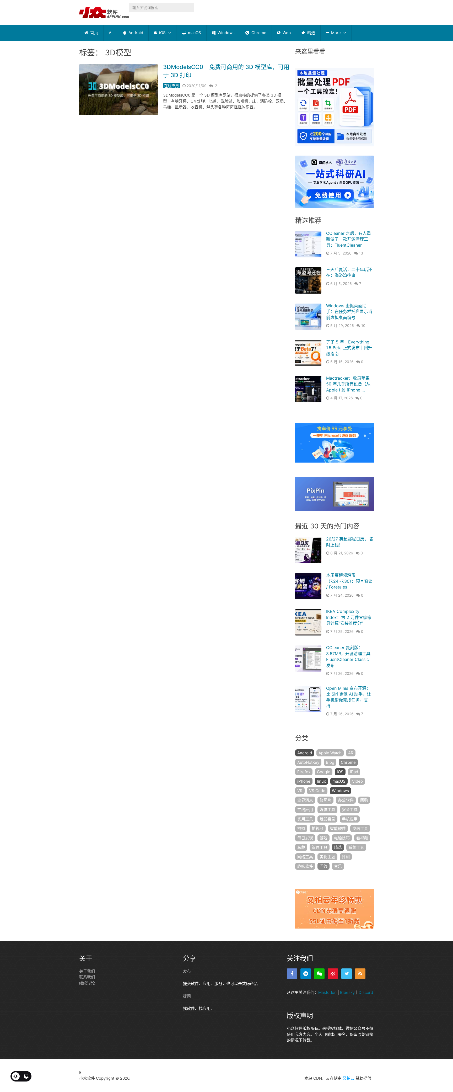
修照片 (325, 800)
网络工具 (305, 856)
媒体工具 (327, 809)
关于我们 (87, 971)
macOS (194, 32)
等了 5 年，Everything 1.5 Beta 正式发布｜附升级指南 (349, 347)
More (335, 32)
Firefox (303, 771)
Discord (366, 992)
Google (323, 771)
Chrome (258, 32)
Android (135, 32)
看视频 (362, 837)
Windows (226, 32)
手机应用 (350, 819)
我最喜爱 (327, 819)
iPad (354, 771)
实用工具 (305, 819)
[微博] (333, 973)
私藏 (301, 847)
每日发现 (305, 837)
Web (286, 32)
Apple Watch (330, 752)
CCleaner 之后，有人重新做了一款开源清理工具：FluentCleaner (348, 239)
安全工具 (350, 809)
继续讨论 (87, 982)
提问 (187, 996)
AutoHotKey (308, 762)
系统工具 (356, 847)
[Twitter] (346, 973)
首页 (93, 32)
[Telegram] (305, 973)
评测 (346, 856)
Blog (330, 762)
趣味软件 (305, 866)
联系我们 (87, 976)
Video (357, 781)
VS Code (317, 790)
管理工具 (319, 847)
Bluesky (347, 992)
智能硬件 (338, 828)
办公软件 (346, 800)
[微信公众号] (319, 973)
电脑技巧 (342, 837)
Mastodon (327, 992)
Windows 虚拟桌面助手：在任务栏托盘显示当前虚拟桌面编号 (349, 311)
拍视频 (317, 828)
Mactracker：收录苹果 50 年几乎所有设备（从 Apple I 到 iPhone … (348, 384)
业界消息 (305, 800)
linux (321, 781)
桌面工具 (360, 828)
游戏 (323, 837)
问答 (323, 866)
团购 (364, 800)
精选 (310, 32)
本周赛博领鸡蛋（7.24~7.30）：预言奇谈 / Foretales (349, 581)
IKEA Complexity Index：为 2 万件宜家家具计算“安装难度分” (348, 617)
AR (350, 752)
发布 (187, 971)
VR (300, 790)
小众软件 (87, 1078)
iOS (162, 32)
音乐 (338, 866)
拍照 (301, 828)
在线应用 (171, 85)
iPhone (303, 781)
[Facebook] (292, 973)
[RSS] (360, 973)
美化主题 (327, 856)
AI (110, 32)
